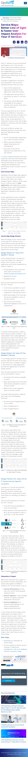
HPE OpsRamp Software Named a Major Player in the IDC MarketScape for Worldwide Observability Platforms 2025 (13, 709)
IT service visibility (7, 156)
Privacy (24, 752)
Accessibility (10, 754)
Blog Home (6, 17)
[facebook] (18, 42)
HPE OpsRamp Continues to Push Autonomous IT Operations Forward (13, 741)
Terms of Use (18, 754)
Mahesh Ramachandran (17, 58)
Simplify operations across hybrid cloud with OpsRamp (12, 726)
